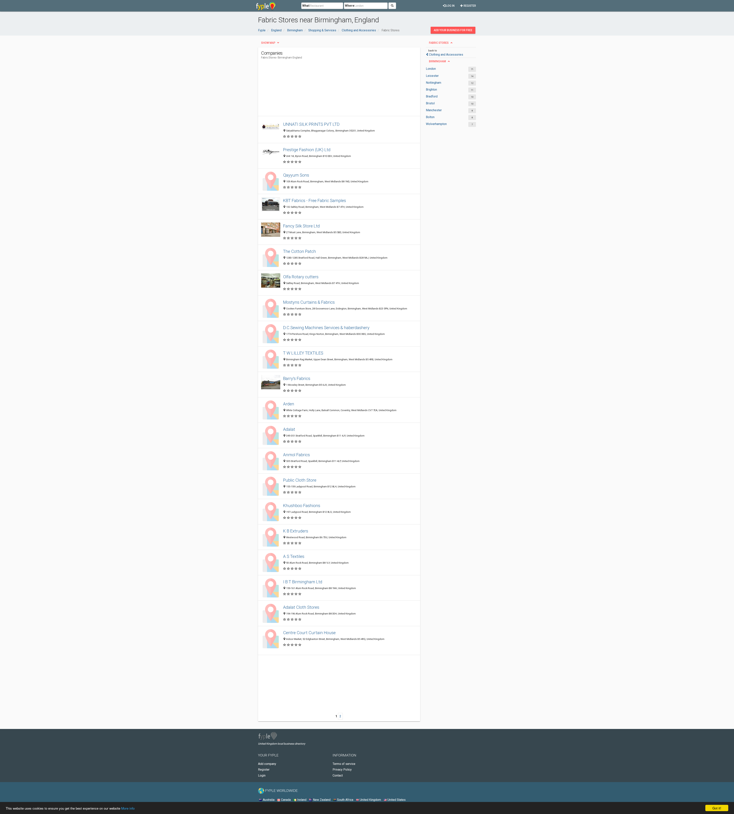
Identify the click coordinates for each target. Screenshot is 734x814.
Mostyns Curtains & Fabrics (309, 302)
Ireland (301, 800)
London (431, 69)
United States (396, 800)
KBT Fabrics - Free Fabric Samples (314, 200)
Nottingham (433, 82)
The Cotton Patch (299, 251)
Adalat (289, 429)
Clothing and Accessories (446, 54)
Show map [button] (268, 42)
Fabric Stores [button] (439, 42)
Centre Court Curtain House (309, 632)
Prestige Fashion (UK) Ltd (306, 149)
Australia (268, 800)
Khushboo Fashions (301, 505)
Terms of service (344, 764)
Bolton (430, 117)
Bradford (432, 96)
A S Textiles (293, 556)
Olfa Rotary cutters (300, 276)
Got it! (716, 808)
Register (469, 5)
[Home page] (265, 6)
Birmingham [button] (437, 61)
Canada (285, 800)
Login (262, 775)
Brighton (431, 89)
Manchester (434, 110)
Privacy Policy (342, 769)
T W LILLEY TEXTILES (303, 353)
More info (128, 808)
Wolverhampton (436, 124)
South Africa (344, 800)
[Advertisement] (330, 89)
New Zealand (321, 800)
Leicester (432, 76)
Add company (267, 764)
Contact (338, 775)
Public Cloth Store (299, 480)
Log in (450, 5)
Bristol (430, 103)
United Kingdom (370, 800)
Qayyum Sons (296, 175)
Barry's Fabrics (296, 378)
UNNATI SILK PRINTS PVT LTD (311, 124)
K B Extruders (295, 530)
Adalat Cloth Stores (301, 607)
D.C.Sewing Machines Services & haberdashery (326, 327)
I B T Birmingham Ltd (302, 581)
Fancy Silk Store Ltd (301, 225)
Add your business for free (453, 30)
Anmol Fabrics (296, 454)
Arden (288, 403)
